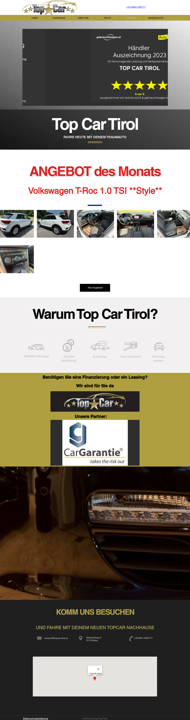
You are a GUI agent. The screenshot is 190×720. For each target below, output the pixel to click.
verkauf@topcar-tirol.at (56, 638)
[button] (95, 67)
